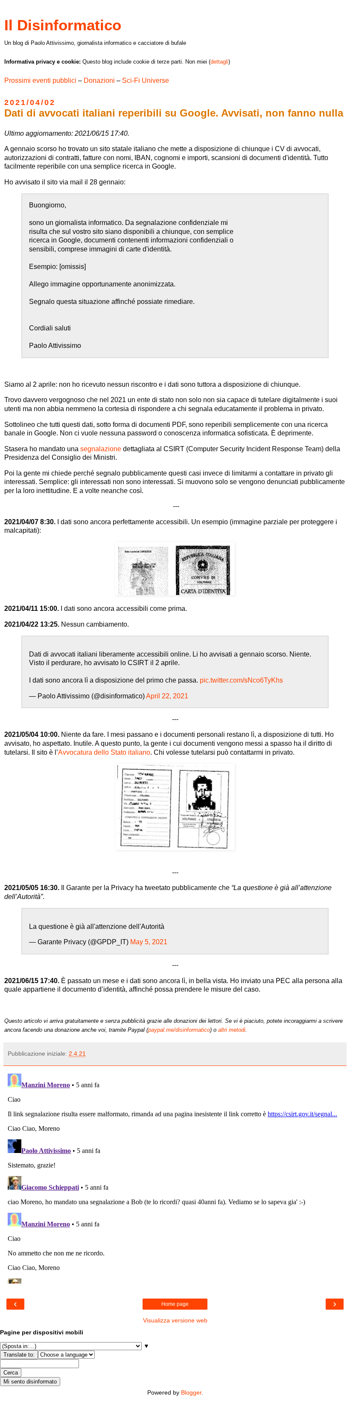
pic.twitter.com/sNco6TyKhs (241, 680)
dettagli (219, 61)
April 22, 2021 (167, 696)
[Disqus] (175, 1177)
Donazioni (99, 80)
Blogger (191, 1392)
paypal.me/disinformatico (179, 1030)
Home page (175, 1304)
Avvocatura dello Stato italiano (104, 752)
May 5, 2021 (148, 942)
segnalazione (100, 448)
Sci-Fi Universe (145, 80)
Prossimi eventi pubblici (40, 80)
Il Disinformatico (62, 25)
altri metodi (231, 1030)
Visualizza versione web (175, 1320)
